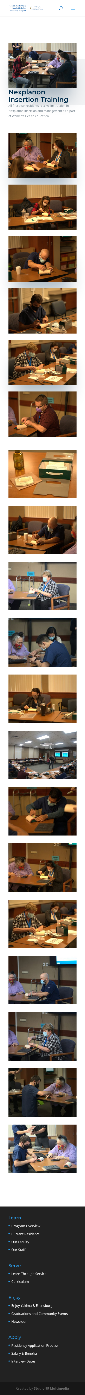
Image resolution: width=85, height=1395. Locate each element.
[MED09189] (42, 1173)
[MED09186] (42, 779)
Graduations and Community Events (39, 1313)
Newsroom (19, 1321)
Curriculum (20, 1281)
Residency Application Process (35, 1345)
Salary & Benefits (24, 1353)
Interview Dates (23, 1361)
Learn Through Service (28, 1273)
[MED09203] (42, 1004)
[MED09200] (42, 1060)
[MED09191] (42, 610)
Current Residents (25, 1234)
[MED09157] (42, 498)
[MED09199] (42, 1116)
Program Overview (25, 1226)
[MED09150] (42, 723)
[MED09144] (42, 948)
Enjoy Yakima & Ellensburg (31, 1305)
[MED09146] (42, 554)
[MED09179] (42, 892)
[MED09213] (42, 666)
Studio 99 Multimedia (51, 1388)
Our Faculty (20, 1242)
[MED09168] (42, 835)
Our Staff (18, 1249)
